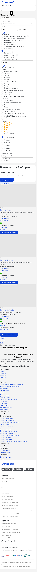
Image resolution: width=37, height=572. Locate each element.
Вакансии (4, 484)
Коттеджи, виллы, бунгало (9, 399)
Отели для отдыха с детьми (9, 431)
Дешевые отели (5, 452)
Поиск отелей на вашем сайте (11, 532)
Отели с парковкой (6, 418)
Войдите (12, 323)
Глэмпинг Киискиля (6, 260)
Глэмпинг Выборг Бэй (7, 310)
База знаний (5, 494)
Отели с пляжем (5, 437)
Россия (2, 341)
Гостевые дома (5, 397)
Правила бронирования (9, 508)
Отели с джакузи (6, 439)
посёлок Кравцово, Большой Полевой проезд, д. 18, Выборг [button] (17, 213)
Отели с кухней (5, 429)
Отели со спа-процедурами (9, 422)
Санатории (3, 405)
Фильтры (5, 15)
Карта (7, 17)
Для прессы (5, 487)
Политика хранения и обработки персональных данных (16, 563)
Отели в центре (5, 457)
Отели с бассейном (6, 427)
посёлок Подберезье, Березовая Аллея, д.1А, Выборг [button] (15, 263)
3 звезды (3, 375)
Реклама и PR (6, 538)
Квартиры (3, 393)
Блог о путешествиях (8, 499)
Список (2, 17)
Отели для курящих (6, 433)
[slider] (4, 33)
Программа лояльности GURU (11, 514)
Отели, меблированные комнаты (11, 384)
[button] (18, 8)
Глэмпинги (3, 403)
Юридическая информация (10, 505)
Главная (2, 339)
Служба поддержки (7, 496)
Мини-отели (4, 388)
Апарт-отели (4, 395)
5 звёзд (2, 371)
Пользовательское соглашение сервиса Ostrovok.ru (17, 511)
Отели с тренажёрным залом (10, 435)
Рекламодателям (7, 535)
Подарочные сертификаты (10, 517)
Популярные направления (10, 502)
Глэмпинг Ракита (5, 210)
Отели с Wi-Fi (4, 425)
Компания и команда (8, 478)
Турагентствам (6, 526)
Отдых (2, 459)
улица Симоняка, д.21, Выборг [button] (10, 312)
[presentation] (18, 23)
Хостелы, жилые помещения (10, 386)
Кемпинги (3, 401)
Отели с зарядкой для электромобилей (13, 441)
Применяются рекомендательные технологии (16, 566)
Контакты (4, 481)
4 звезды (3, 373)
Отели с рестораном (7, 420)
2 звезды (3, 378)
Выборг (2, 343)
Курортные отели (6, 407)
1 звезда (3, 380)
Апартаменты (4, 391)
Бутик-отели (4, 410)
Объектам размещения (9, 523)
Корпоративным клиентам (10, 529)
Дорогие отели (5, 450)
